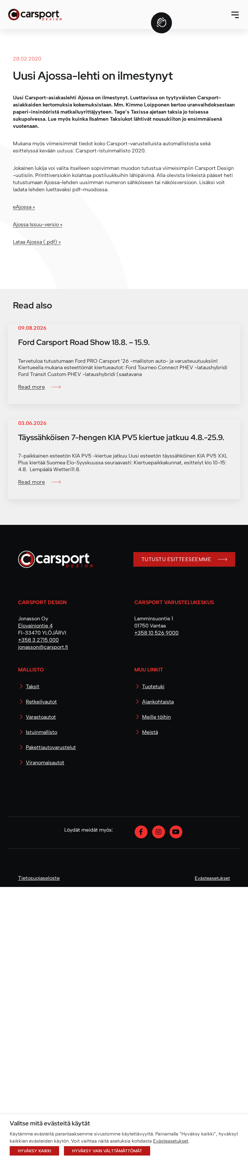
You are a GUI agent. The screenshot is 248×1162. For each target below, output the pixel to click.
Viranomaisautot (45, 1038)
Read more (31, 662)
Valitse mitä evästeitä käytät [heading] (50, 1123)
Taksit (32, 961)
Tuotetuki (153, 961)
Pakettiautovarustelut (51, 1022)
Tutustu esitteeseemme (176, 834)
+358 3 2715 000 (38, 915)
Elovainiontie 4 (35, 901)
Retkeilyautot (41, 977)
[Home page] (53, 836)
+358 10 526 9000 (156, 908)
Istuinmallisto (41, 1007)
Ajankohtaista (158, 977)
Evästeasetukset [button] (170, 1141)
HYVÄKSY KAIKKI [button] (34, 1150)
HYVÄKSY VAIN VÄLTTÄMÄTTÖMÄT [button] (107, 1150)
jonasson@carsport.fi (43, 922)
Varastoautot (41, 992)
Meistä (150, 1007)
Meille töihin (156, 992)
